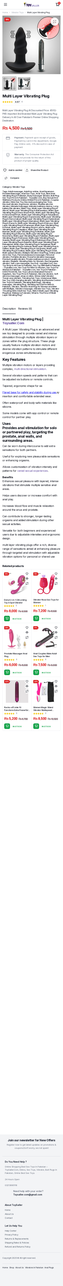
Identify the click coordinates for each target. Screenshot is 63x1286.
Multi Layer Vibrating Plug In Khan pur (35, 223)
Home (5, 12)
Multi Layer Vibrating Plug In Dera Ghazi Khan (30, 211)
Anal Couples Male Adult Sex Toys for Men (45, 655)
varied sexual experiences (32, 470)
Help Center (10, 1230)
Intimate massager (19, 206)
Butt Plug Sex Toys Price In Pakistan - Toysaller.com (30, 196)
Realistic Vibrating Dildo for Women (27, 261)
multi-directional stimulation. (30, 369)
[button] (55, 22)
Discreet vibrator (10, 204)
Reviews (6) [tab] (25, 308)
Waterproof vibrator (21, 293)
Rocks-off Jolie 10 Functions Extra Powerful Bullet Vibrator (16, 710)
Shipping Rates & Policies (17, 1242)
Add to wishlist (4, 170)
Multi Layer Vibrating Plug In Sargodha (28, 248)
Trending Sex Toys (31, 278)
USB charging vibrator (21, 280)
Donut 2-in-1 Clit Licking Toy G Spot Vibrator (15, 601)
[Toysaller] (31, 4)
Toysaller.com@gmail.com (27, 1194)
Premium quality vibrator (13, 259)
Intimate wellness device (40, 206)
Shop (11, 1267)
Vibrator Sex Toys (42, 288)
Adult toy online (31, 191)
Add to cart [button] (7, 618)
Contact (9, 1218)
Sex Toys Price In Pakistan (24, 274)
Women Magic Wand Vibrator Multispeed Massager (43, 710)
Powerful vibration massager (40, 257)
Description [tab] (9, 308)
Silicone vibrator (45, 274)
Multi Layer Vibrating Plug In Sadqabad (32, 244)
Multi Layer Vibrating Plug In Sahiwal (29, 245)
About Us (9, 1214)
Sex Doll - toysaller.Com (41, 263)
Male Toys (26, 208)
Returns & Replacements (17, 1238)
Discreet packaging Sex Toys (38, 202)
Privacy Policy (11, 1234)
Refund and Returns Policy (17, 1246)
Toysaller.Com (13, 323)
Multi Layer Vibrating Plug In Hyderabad (40, 219)
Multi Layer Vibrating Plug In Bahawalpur (28, 210)
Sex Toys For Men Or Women (31, 267)
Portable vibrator (18, 257)
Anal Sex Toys (28, 193)
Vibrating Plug (19, 284)
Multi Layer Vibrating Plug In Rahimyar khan (30, 240)
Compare (14, 178)
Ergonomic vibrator (28, 204)
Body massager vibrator (38, 195)
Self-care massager (20, 263)
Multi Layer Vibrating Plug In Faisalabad (39, 214)
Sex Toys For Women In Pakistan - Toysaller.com (30, 268)
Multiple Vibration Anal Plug (35, 252)
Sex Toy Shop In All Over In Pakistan (29, 264)
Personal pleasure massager (31, 254)
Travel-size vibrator (11, 278)
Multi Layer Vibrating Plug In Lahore (27, 227)
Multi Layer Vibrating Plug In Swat (41, 250)
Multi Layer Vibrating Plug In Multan (27, 231)
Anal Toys (40, 193)
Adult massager (15, 191)
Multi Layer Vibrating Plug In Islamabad (20, 221)
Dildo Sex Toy (17, 202)
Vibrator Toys (17, 12)
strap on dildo (27, 276)
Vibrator (15, 286)
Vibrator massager (24, 288)
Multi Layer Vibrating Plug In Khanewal (30, 224)
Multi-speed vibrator (11, 252)
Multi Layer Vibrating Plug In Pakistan (30, 235)
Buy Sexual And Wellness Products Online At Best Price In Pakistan (30, 198)
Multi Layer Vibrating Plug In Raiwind (29, 241)
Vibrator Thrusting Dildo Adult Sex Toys (30, 289)
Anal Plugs (49, 1267)
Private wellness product (38, 259)
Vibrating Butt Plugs (32, 282)
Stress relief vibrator (44, 276)
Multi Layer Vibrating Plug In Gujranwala (21, 216)
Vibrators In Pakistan (34, 1267)
